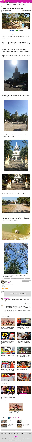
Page (16, 434)
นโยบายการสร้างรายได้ (23, 438)
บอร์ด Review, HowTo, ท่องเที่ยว (11, 6)
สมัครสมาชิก (22, 293)
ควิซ (24, 2)
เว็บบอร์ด (8, 2)
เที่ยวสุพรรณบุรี (13, 278)
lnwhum (6, 299)
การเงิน (30, 2)
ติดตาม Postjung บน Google (27, 10)
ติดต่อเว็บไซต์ (9, 440)
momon (5, 11)
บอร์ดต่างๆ (14, 4)
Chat (14, 2)
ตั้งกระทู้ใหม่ (16, 430)
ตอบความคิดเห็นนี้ (28, 303)
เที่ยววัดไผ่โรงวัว (6, 278)
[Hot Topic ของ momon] (3, 283)
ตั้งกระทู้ (23, 4)
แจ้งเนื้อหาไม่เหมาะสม (21, 440)
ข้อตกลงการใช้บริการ (5, 438)
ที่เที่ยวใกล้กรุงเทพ (20, 278)
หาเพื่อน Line (18, 2)
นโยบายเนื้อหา (17, 438)
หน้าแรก (1, 2)
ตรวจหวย (5, 2)
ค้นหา (19, 4)
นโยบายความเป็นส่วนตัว (12, 438)
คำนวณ (27, 2)
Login (13, 293)
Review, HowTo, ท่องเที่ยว (15, 417)
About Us (28, 438)
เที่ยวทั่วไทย (27, 278)
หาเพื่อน (12, 2)
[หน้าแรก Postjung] (4, 1)
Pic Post (22, 2)
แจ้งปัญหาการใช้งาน (14, 440)
